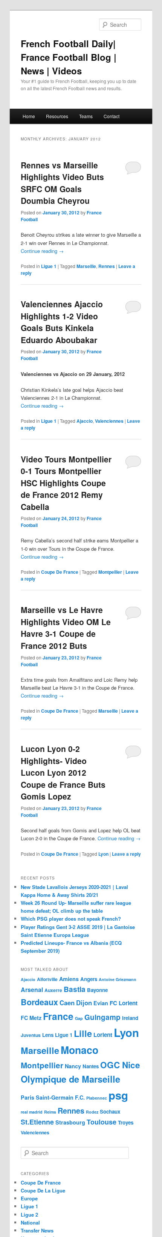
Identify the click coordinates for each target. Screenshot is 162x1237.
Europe (29, 1198)
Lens (47, 1034)
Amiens (69, 979)
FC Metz (31, 1017)
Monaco (79, 1050)
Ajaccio (84, 420)
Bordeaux (39, 1002)
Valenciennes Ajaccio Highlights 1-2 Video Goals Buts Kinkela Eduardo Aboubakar (62, 321)
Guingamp (102, 1017)
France (58, 1016)
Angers (88, 979)
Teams (86, 116)
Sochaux (110, 1111)
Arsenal (32, 989)
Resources (57, 116)
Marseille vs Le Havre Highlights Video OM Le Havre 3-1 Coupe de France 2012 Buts (66, 627)
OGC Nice (120, 1065)
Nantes (91, 1066)
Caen (67, 1002)
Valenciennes (109, 420)
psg (118, 1095)
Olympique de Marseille (70, 1078)
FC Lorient (124, 1003)
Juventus (31, 1035)
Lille (83, 1033)
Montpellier (110, 571)
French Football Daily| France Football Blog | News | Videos (68, 57)
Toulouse (101, 1122)
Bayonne (97, 990)
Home (29, 116)
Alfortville (47, 979)
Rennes (106, 266)
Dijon (84, 1002)
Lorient (102, 1035)
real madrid (32, 1112)
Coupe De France (59, 571)
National (30, 1222)
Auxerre (53, 990)
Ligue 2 (29, 1214)
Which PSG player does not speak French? (71, 918)
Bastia (75, 989)
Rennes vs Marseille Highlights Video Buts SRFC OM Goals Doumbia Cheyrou (62, 182)
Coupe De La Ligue (43, 1190)
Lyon (103, 853)
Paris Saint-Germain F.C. (53, 1097)
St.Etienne (37, 1122)
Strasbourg (70, 1122)
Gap (79, 1018)
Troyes (125, 1122)
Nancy (73, 1066)
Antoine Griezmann (117, 979)
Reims (50, 1112)
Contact (111, 116)
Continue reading (42, 250)
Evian (100, 1003)
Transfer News (37, 1230)
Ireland (130, 1017)
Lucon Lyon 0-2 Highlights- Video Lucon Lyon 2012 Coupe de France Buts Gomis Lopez (63, 772)
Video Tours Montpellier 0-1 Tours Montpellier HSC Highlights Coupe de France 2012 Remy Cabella (66, 482)
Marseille (86, 266)
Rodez (92, 1112)
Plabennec (96, 1098)
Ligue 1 (49, 266)
